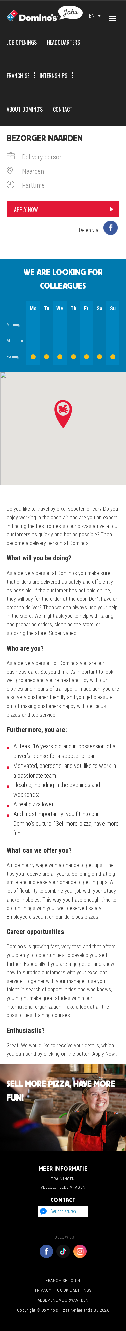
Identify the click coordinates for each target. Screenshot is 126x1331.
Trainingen (63, 1179)
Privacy (43, 1290)
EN (92, 16)
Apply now (26, 210)
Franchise (18, 75)
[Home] (45, 13)
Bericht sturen (63, 1211)
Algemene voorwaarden (63, 1300)
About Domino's (25, 109)
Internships (53, 75)
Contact (62, 109)
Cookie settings (74, 1290)
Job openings (22, 42)
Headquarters (63, 42)
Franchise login (63, 1280)
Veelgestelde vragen (63, 1187)
